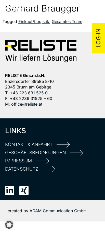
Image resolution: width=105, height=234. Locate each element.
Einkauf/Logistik (33, 21)
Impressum (18, 160)
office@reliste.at (26, 104)
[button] (9, 225)
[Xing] (24, 190)
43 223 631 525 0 (30, 92)
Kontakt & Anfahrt (28, 144)
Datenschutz (21, 169)
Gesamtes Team (67, 21)
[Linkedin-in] (9, 190)
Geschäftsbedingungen (35, 152)
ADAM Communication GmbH (58, 210)
